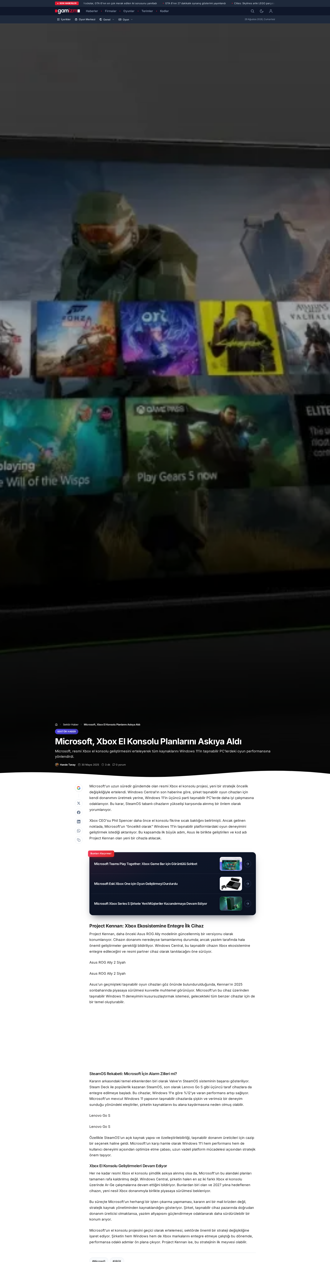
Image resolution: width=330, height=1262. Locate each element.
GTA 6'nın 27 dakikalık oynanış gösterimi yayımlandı (195, 3)
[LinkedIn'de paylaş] (78, 821)
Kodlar (164, 11)
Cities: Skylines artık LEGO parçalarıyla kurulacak (262, 3)
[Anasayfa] (56, 724)
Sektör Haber (70, 724)
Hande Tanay (68, 764)
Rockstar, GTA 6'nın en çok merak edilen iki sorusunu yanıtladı (120, 3)
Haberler (92, 11)
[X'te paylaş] (78, 803)
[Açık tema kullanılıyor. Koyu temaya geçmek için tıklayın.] (261, 11)
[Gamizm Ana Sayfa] (67, 11)
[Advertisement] (172, 1038)
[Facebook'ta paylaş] (78, 812)
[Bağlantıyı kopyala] (78, 840)
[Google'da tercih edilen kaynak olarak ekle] (78, 788)
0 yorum (121, 764)
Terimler (147, 11)
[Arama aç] (252, 11)
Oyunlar (128, 11)
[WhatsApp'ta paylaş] (78, 831)
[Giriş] (271, 11)
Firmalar (110, 11)
